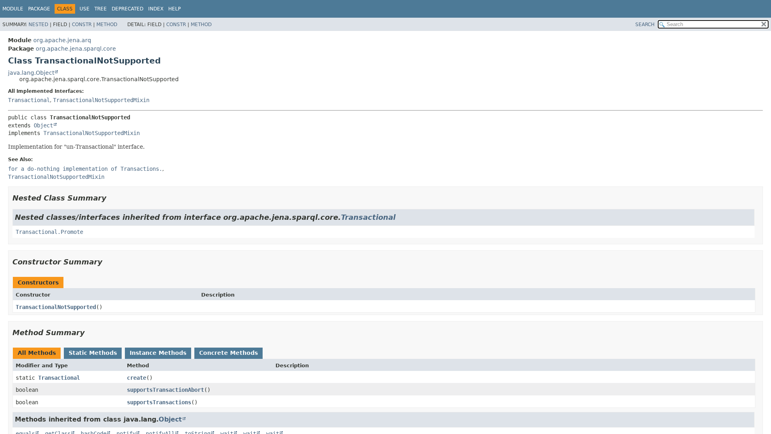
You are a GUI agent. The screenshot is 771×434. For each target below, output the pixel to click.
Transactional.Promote (49, 232)
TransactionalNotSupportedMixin (101, 100)
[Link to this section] (112, 198)
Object (43, 125)
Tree (100, 9)
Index (155, 9)
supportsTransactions (159, 402)
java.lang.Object (31, 73)
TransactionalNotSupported (56, 307)
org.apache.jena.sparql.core (76, 48)
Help (174, 9)
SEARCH (645, 24)
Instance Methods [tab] (158, 353)
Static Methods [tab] (93, 353)
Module (12, 9)
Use (85, 9)
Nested (38, 24)
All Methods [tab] (37, 353)
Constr (82, 24)
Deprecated (127, 9)
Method (106, 24)
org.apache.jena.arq (62, 40)
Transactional (29, 100)
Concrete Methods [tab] (228, 353)
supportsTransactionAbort (165, 390)
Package (39, 9)
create (136, 378)
